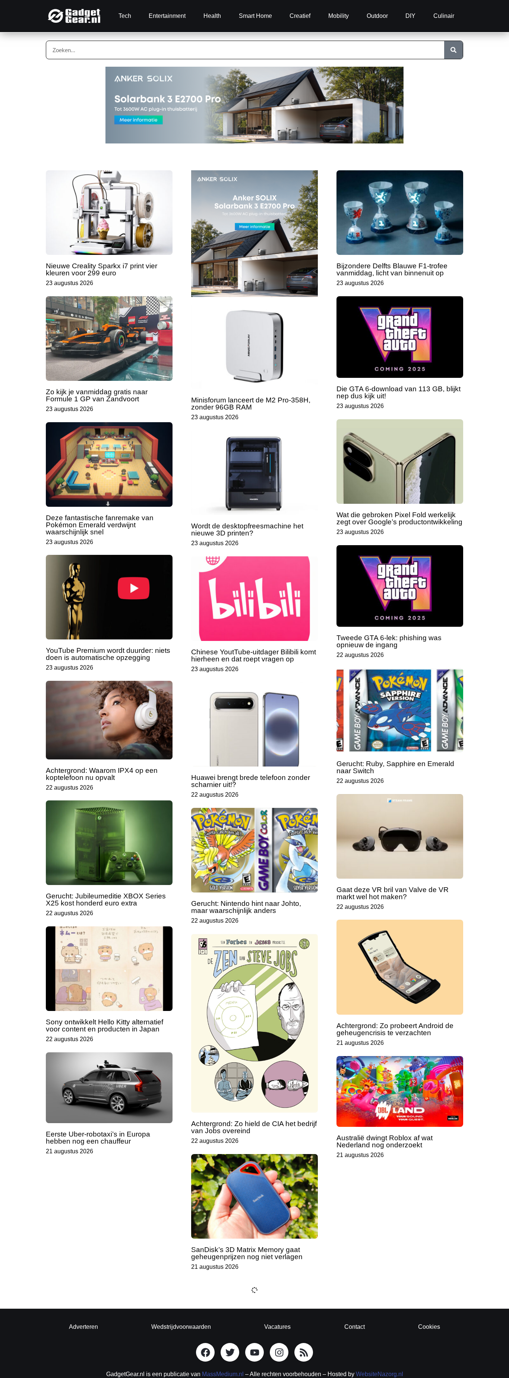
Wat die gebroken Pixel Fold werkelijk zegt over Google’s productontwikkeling (399, 518)
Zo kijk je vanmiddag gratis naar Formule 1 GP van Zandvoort (97, 395)
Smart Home (255, 16)
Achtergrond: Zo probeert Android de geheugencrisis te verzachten (394, 1029)
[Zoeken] (453, 50)
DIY (410, 16)
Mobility (338, 16)
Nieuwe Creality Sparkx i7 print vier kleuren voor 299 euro (101, 269)
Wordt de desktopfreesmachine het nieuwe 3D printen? (247, 529)
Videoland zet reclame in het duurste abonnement (394, 1277)
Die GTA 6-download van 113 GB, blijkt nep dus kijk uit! (398, 392)
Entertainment (167, 16)
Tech (124, 16)
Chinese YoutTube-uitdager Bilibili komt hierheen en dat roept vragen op (253, 655)
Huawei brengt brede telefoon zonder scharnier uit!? (250, 781)
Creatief (300, 16)
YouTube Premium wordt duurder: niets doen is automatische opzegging (108, 654)
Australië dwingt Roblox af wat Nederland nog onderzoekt (384, 1141)
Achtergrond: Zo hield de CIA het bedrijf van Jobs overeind (254, 1127)
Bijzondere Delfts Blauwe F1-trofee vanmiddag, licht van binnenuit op (392, 269)
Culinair (443, 16)
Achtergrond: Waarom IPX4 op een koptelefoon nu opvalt (102, 774)
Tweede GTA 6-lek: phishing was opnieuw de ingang (389, 641)
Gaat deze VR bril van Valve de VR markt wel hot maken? (392, 893)
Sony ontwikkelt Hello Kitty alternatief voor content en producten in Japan (104, 1025)
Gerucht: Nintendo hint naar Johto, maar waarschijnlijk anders (246, 907)
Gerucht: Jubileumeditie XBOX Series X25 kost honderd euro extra (106, 899)
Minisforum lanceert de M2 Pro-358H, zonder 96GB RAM (250, 403)
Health (212, 16)
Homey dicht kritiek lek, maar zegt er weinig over (104, 1263)
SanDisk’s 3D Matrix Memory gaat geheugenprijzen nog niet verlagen (247, 1253)
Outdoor (377, 16)
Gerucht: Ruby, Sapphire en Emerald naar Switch (395, 767)
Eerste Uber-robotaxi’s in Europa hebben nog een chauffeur (98, 1137)
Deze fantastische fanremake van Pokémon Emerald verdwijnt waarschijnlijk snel (100, 525)
